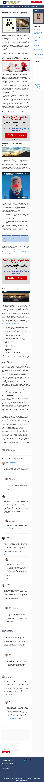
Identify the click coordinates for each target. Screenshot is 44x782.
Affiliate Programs (19, 6)
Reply (5, 473)
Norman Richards (9, 496)
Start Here (3, 6)
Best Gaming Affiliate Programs (9, 450)
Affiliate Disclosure (7, 778)
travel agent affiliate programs (11, 323)
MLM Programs (34, 6)
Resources (27, 6)
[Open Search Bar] (42, 6)
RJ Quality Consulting (36, 778)
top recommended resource (14, 419)
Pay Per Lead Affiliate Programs (9, 451)
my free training (17, 617)
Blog (8, 6)
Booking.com (5, 159)
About (24, 778)
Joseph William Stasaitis (10, 462)
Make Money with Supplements (9, 763)
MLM (3, 765)
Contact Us (20, 778)
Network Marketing (6, 768)
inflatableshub (28, 778)
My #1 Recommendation (36, 1)
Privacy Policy (14, 778)
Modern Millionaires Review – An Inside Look (38, 51)
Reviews (12, 6)
